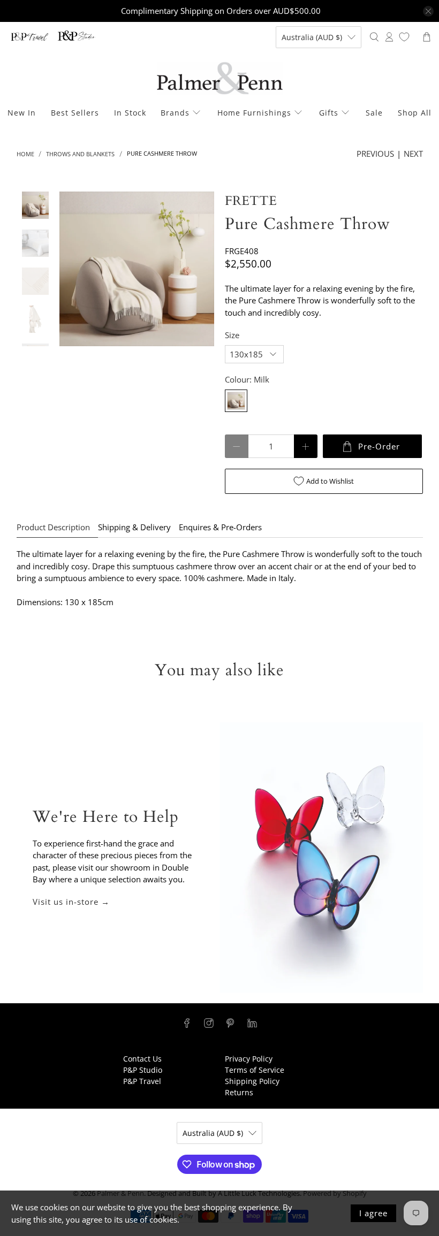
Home (25, 154)
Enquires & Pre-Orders (220, 527)
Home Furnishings (254, 113)
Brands (175, 113)
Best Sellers (75, 113)
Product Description (53, 527)
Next (413, 153)
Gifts (328, 113)
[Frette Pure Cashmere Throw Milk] (136, 269)
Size (232, 335)
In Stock (130, 113)
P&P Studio (142, 1070)
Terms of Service (254, 1070)
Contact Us (142, 1059)
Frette (251, 201)
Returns (239, 1092)
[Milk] (236, 401)
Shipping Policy (252, 1081)
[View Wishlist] (404, 37)
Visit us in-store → (71, 901)
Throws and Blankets (80, 154)
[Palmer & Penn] (220, 78)
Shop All (415, 113)
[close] (428, 11)
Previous (375, 153)
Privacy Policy (249, 1059)
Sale (374, 113)
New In (21, 113)
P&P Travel (142, 1081)
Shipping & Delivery (134, 527)
